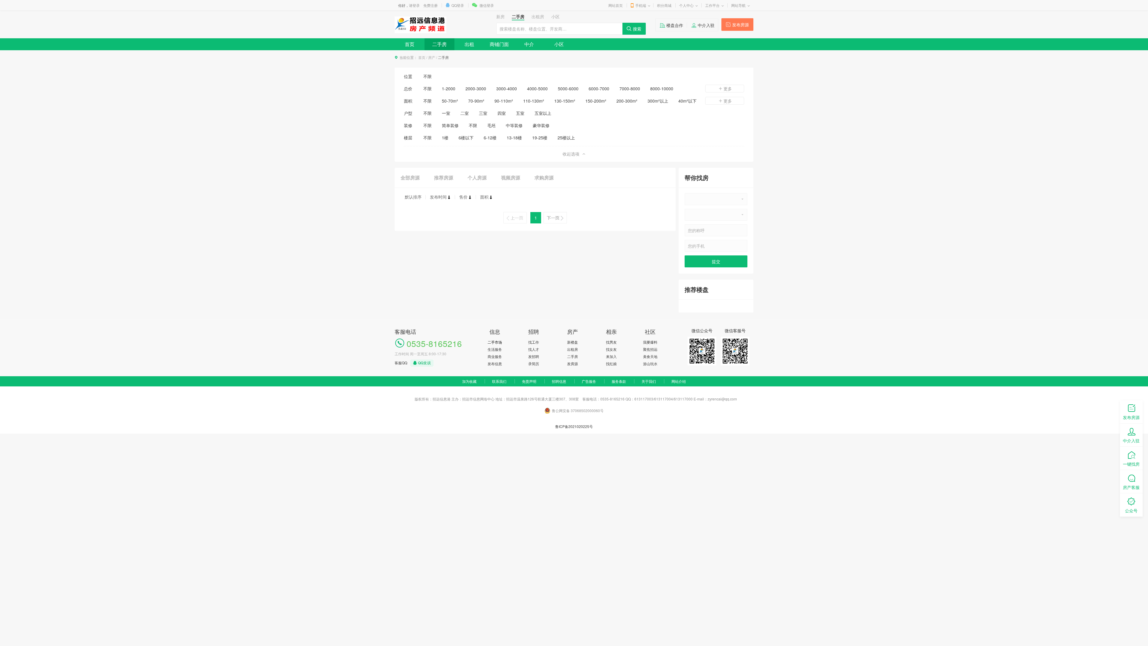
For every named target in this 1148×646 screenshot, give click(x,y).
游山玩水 (650, 363)
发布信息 (495, 363)
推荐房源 (443, 177)
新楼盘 (572, 342)
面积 (484, 197)
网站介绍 (678, 381)
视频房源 (510, 177)
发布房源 (740, 25)
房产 (431, 57)
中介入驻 (706, 25)
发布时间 (438, 197)
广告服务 (589, 381)
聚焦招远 (650, 349)
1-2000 (448, 89)
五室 (520, 113)
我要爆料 (650, 342)
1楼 (445, 138)
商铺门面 (499, 44)
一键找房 (1131, 464)
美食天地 (650, 356)
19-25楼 (539, 138)
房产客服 (1131, 487)
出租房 (572, 349)
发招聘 (533, 356)
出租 (469, 44)
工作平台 (712, 5)
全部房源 (410, 177)
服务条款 (619, 381)
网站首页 (615, 5)
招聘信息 (559, 381)
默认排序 (413, 197)
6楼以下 (466, 138)
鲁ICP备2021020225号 (574, 426)
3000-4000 (506, 89)
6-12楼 (490, 138)
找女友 (611, 349)
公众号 (1131, 511)
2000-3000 (475, 89)
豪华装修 (541, 125)
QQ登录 (457, 5)
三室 (483, 113)
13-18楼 (514, 138)
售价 (463, 197)
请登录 (414, 5)
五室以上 (543, 113)
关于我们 (649, 381)
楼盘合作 (674, 25)
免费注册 (430, 5)
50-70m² (450, 101)
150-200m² (595, 101)
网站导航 (738, 5)
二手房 (439, 44)
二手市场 (495, 342)
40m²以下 (687, 101)
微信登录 (487, 5)
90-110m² (503, 101)
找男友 (611, 342)
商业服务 (495, 356)
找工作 (533, 342)
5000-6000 (568, 89)
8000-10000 (661, 89)
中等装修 (514, 125)
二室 (464, 113)
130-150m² (564, 101)
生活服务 (495, 349)
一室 (446, 113)
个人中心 (686, 5)
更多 (727, 89)
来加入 (611, 356)
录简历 (533, 363)
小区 (559, 44)
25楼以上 (566, 138)
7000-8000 (629, 89)
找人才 (533, 349)
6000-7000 (599, 89)
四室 (501, 113)
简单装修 (450, 125)
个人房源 (477, 177)
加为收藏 (469, 381)
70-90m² (476, 101)
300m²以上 (658, 101)
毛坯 (491, 125)
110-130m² (533, 101)
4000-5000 (537, 89)
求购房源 (544, 177)
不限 (427, 76)
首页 (409, 44)
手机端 (640, 5)
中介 (529, 44)
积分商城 (664, 5)
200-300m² (626, 101)
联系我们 (499, 381)
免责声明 (529, 381)
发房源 (572, 363)
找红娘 (611, 363)
